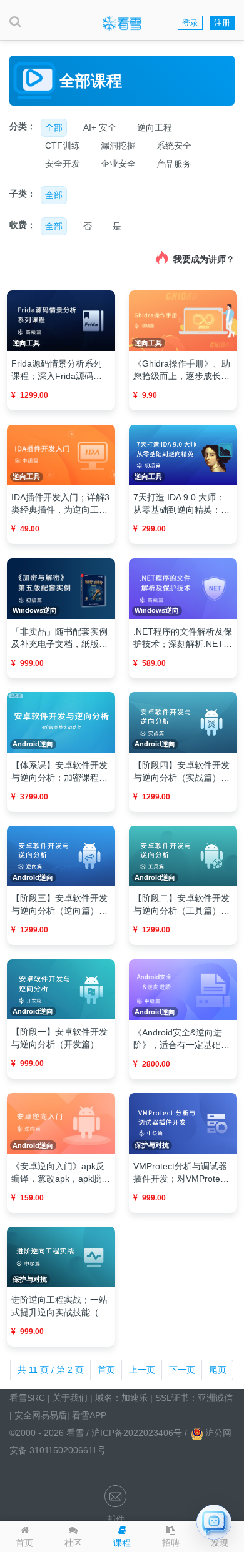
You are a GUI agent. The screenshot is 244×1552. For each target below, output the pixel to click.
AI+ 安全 (99, 127)
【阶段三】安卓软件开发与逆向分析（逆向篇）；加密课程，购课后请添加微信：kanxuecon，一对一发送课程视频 (59, 905)
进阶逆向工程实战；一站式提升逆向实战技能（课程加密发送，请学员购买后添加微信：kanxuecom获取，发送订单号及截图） (60, 1306)
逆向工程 (154, 127)
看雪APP (89, 1415)
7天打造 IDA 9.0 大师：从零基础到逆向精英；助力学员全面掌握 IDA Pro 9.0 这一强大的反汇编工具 (181, 504)
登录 (190, 22)
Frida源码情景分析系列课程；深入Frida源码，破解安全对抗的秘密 (56, 370)
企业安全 (118, 164)
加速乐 (134, 1398)
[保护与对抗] (183, 1122)
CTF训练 (62, 146)
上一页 (142, 1370)
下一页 (182, 1370)
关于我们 (70, 1398)
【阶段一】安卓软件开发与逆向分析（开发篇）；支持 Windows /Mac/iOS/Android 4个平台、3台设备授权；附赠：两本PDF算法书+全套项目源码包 (59, 1038)
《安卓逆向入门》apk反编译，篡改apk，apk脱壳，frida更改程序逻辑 (57, 1173)
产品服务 (173, 164)
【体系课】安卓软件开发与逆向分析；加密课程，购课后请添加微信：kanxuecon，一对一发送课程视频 (59, 772)
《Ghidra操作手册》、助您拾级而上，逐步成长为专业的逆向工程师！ (181, 370)
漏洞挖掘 (118, 146)
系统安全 (173, 146)
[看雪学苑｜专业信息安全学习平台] (122, 23)
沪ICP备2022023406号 (138, 1433)
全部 (54, 127)
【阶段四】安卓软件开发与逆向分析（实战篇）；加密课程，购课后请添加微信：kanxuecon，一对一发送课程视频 (181, 772)
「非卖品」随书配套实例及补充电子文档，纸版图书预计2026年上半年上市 (60, 638)
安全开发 (62, 164)
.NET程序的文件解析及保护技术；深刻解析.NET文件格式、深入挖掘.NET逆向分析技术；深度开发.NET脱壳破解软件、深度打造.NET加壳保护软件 (182, 638)
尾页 (217, 1370)
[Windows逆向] (61, 588)
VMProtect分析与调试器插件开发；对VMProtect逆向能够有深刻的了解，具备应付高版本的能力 (181, 1173)
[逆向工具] (61, 320)
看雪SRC (27, 1398)
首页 (106, 1370)
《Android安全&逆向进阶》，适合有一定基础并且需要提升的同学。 (181, 1039)
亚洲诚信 (215, 1398)
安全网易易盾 (40, 1415)
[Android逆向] (61, 721)
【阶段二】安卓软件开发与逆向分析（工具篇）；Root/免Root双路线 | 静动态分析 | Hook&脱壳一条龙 (181, 905)
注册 (222, 22)
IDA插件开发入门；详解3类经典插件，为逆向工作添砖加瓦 (60, 504)
